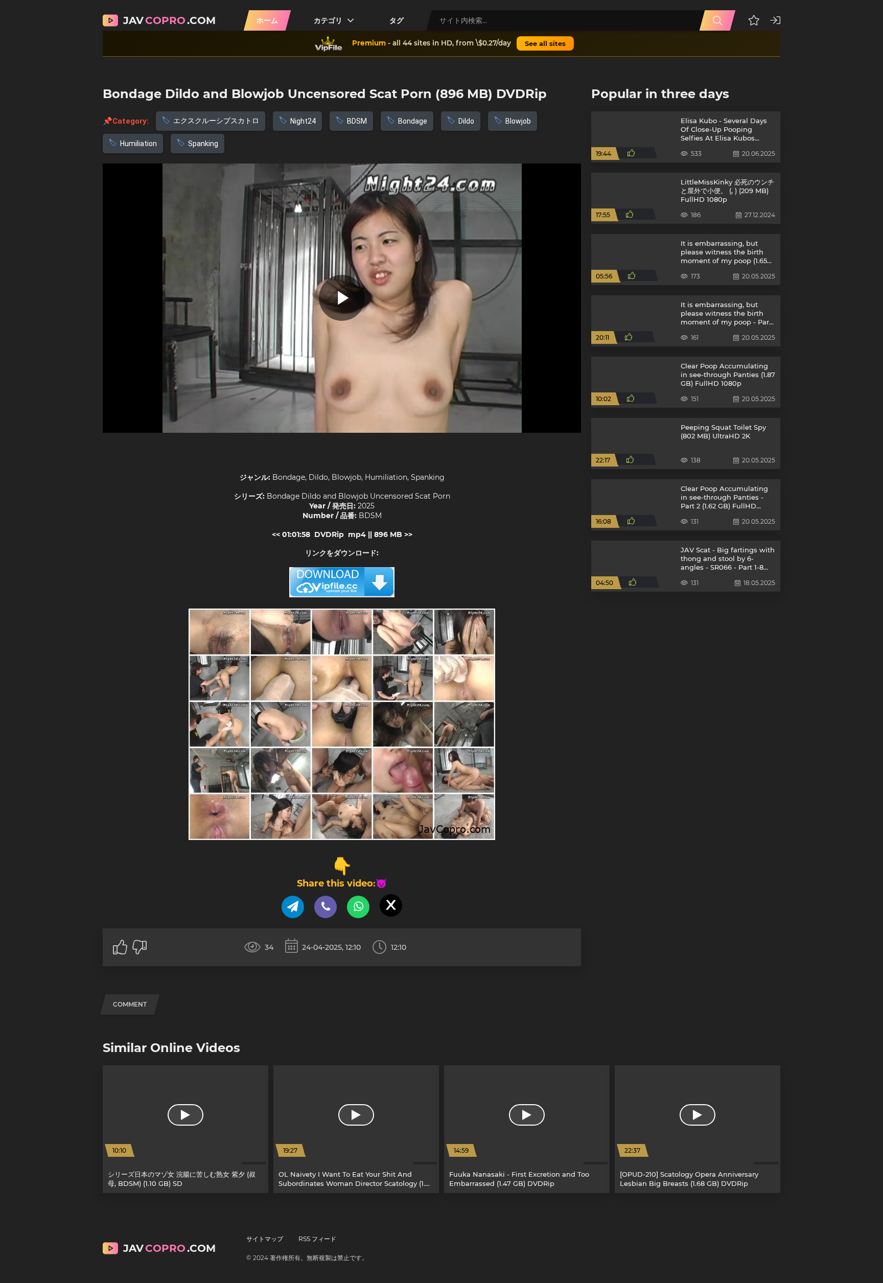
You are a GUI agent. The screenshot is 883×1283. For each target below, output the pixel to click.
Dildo (466, 121)
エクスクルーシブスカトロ (216, 120)
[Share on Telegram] (293, 907)
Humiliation (138, 143)
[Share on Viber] (325, 907)
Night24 (303, 121)
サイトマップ (264, 1239)
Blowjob (518, 121)
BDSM (357, 121)
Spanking (203, 143)
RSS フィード (317, 1239)
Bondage (412, 121)
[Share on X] (391, 905)
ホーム (267, 20)
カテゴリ (328, 20)
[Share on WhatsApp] (358, 907)
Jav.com (169, 20)
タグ (396, 20)
